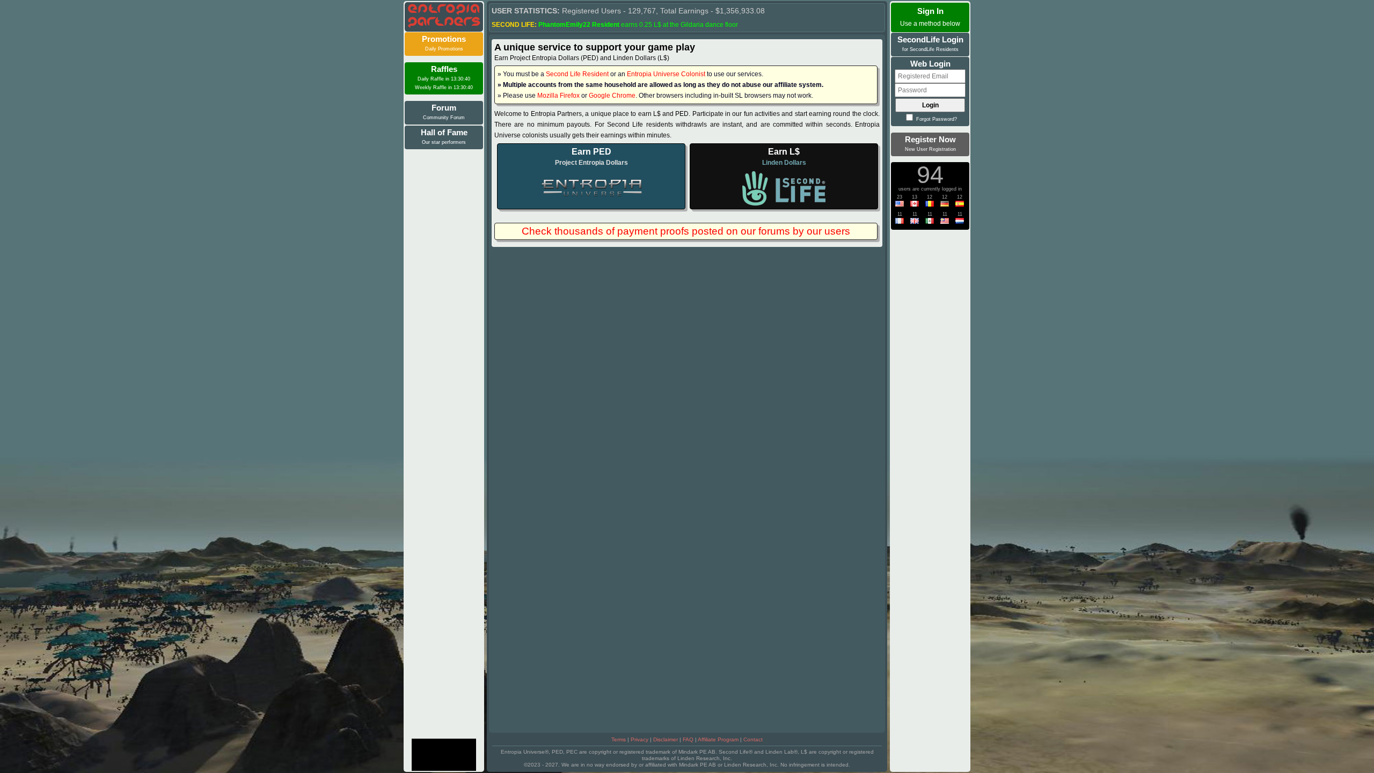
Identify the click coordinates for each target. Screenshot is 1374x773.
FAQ (688, 739)
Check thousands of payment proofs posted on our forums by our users (686, 231)
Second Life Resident (577, 74)
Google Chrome (612, 95)
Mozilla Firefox (558, 95)
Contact (753, 739)
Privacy (639, 739)
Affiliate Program (718, 739)
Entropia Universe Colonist (666, 74)
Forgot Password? (936, 119)
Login (930, 105)
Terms (618, 739)
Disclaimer (665, 739)
